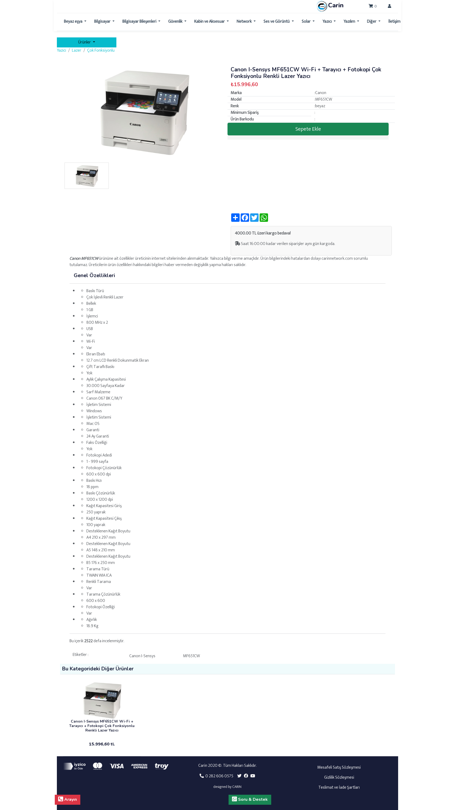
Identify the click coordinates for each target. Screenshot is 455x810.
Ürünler (85, 42)
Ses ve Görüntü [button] (277, 21)
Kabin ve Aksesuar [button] (210, 21)
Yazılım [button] (350, 21)
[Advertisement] (311, 176)
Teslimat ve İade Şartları (339, 787)
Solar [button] (306, 21)
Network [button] (245, 21)
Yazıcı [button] (328, 21)
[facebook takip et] (246, 776)
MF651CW (191, 656)
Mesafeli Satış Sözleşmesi (339, 767)
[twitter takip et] (239, 776)
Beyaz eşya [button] (73, 21)
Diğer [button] (372, 21)
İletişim (394, 21)
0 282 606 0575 (218, 776)
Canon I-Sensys (142, 656)
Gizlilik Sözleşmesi (339, 777)
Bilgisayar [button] (102, 21)
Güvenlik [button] (175, 21)
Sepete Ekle (308, 129)
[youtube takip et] (252, 776)
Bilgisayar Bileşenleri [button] (139, 21)
